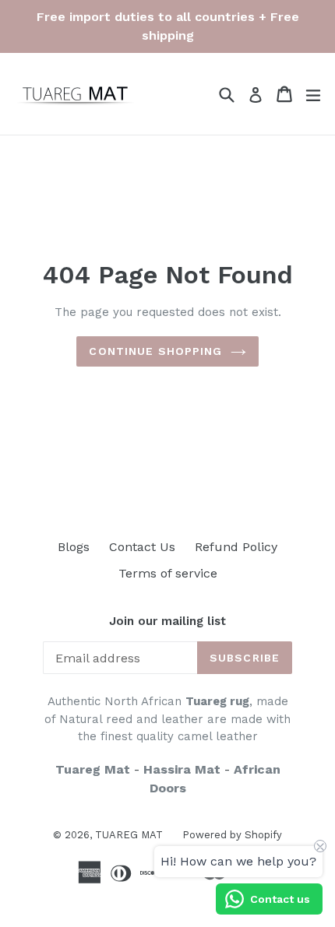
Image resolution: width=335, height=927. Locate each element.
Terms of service (167, 573)
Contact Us (142, 546)
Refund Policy (236, 546)
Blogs (74, 546)
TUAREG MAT (129, 835)
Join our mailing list (167, 621)
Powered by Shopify (232, 835)
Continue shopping (155, 351)
